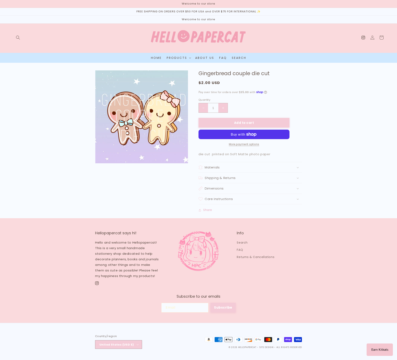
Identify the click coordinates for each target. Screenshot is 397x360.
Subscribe (223, 307)
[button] (18, 37)
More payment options (244, 144)
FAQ (240, 250)
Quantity (204, 100)
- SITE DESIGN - (266, 347)
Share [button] (207, 210)
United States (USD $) (116, 345)
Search (242, 242)
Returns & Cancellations (255, 257)
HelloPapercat (247, 347)
